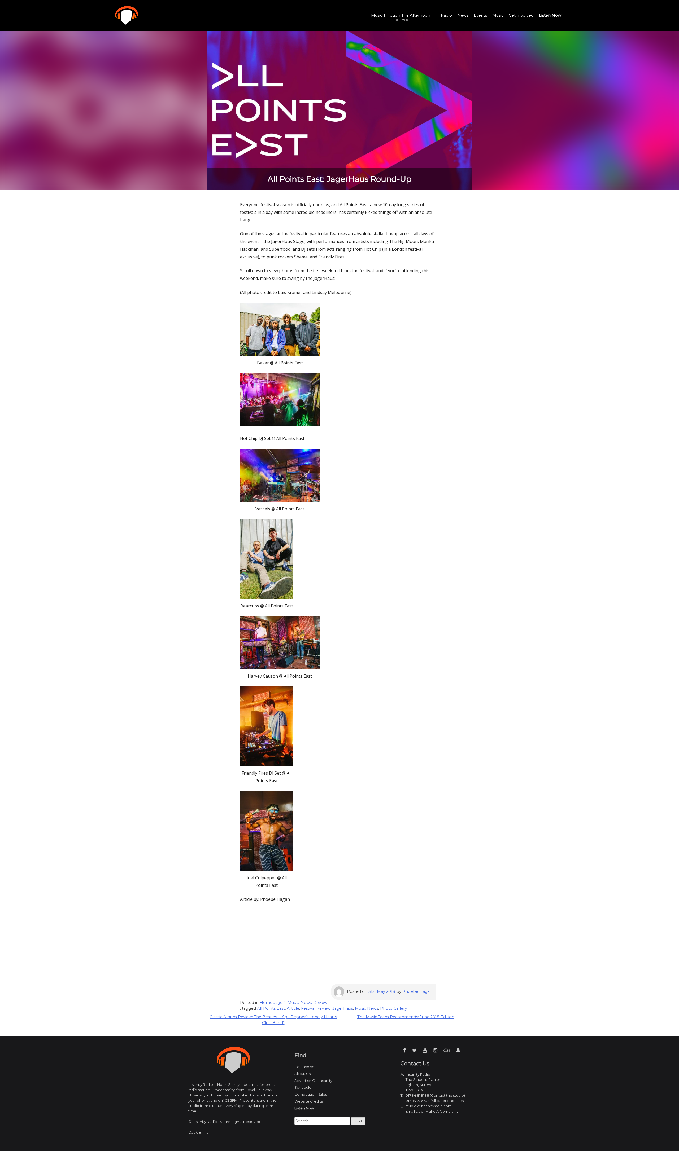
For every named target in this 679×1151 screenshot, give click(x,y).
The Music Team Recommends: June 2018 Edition (405, 1017)
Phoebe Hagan (417, 991)
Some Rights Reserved (240, 1121)
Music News (366, 1008)
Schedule (302, 1087)
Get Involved (521, 15)
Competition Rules (310, 1094)
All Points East (271, 1008)
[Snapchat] (458, 1050)
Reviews (321, 1002)
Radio (446, 15)
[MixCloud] (446, 1050)
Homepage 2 (273, 1002)
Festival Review (315, 1008)
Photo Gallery (393, 1008)
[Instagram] (435, 1050)
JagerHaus (342, 1008)
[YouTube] (425, 1050)
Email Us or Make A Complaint (432, 1111)
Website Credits (308, 1101)
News (462, 15)
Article (293, 1008)
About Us (302, 1073)
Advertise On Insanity (313, 1080)
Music (497, 15)
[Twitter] (414, 1050)
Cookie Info (198, 1132)
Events (480, 15)
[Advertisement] (339, 947)
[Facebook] (405, 1050)
